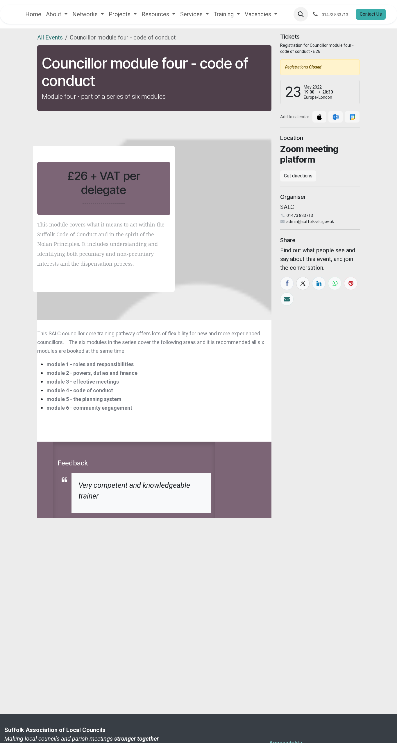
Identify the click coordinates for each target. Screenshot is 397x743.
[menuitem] (33, 14)
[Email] (287, 299)
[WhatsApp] (334, 283)
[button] (301, 14)
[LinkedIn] (319, 283)
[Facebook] (287, 283)
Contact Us (371, 14)
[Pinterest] (350, 283)
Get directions (298, 176)
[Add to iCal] (319, 117)
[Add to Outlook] (335, 117)
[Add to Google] (352, 117)
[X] (303, 283)
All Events (50, 37)
